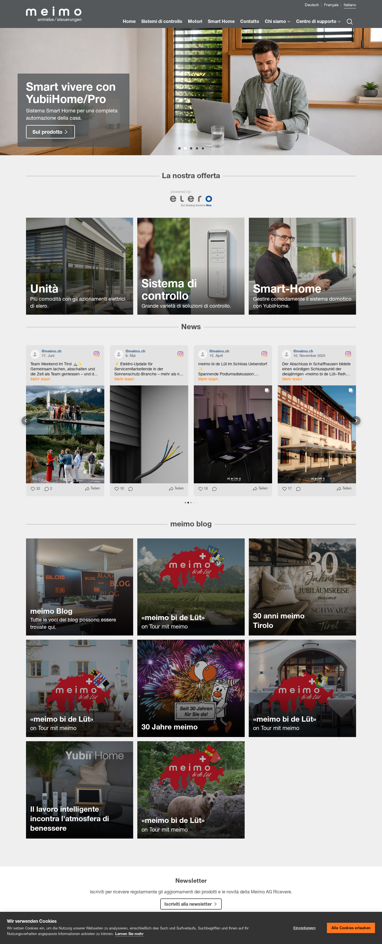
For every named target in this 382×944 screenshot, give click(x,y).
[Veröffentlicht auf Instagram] (96, 354)
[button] (179, 148)
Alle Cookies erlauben (351, 928)
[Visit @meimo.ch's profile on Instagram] (36, 354)
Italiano (350, 5)
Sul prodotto (47, 132)
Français (331, 5)
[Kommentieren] (129, 489)
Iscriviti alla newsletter (188, 905)
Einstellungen (304, 928)
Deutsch (312, 5)
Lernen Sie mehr (129, 934)
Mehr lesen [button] (40, 380)
